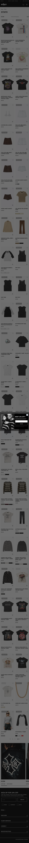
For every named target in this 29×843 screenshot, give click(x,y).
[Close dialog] (27, 415)
